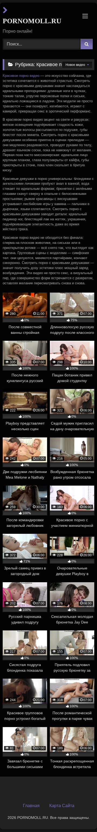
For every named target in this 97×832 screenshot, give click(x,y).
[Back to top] (80, 816)
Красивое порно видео (21, 76)
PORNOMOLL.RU (32, 21)
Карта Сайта (61, 805)
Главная (31, 805)
